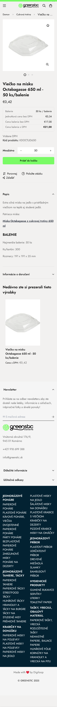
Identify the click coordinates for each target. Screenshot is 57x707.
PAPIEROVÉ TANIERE (9, 582)
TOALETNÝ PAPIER (41, 602)
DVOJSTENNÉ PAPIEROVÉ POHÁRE (11, 529)
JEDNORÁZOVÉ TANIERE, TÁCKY (13, 574)
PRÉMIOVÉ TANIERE (14, 621)
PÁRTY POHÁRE (12, 537)
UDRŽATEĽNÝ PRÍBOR (38, 553)
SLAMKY (35, 567)
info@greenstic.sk (13, 457)
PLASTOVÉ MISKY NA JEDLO (40, 498)
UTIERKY (35, 598)
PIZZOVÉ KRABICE (41, 529)
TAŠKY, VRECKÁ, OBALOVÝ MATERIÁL (41, 612)
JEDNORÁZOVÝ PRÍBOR (40, 540)
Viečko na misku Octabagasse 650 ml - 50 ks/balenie (20, 354)
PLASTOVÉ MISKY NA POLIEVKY (13, 646)
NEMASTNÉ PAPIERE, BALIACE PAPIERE (41, 641)
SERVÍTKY (35, 594)
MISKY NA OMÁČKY (42, 533)
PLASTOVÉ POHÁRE (15, 513)
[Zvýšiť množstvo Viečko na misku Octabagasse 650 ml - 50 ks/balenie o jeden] (50, 150)
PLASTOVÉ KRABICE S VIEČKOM (42, 514)
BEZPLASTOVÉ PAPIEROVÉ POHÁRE (11, 545)
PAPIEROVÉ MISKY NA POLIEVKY (14, 637)
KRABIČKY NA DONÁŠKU (12, 629)
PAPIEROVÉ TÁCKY (14, 588)
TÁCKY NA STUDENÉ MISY (12, 615)
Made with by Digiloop (28, 672)
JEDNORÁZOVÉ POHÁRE (12, 498)
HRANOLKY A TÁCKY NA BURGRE (14, 607)
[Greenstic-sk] (28, 5)
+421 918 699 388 (13, 449)
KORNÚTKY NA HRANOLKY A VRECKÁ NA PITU (40, 657)
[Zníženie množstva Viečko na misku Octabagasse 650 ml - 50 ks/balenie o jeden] (20, 150)
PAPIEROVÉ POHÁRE (9, 506)
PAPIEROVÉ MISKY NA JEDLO (14, 654)
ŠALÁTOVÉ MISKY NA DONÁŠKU (40, 506)
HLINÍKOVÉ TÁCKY (13, 601)
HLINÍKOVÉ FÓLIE (40, 649)
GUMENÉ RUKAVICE (42, 590)
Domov (6, 14)
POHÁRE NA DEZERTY (10, 564)
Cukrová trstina (23, 14)
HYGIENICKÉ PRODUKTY (38, 583)
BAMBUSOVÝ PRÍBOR (38, 574)
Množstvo (8, 150)
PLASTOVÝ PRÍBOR (41, 547)
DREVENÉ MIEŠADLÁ (36, 561)
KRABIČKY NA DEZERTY (38, 523)
